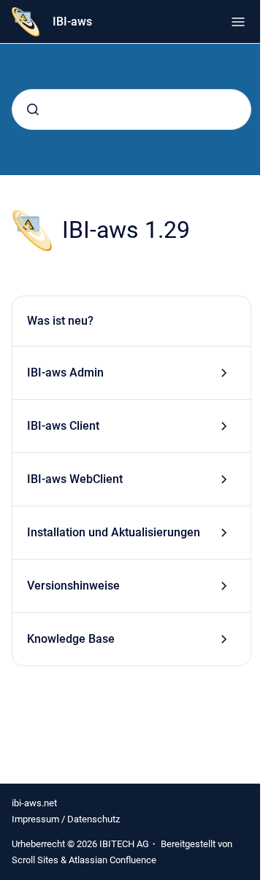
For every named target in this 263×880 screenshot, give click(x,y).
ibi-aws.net (34, 803)
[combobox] (131, 109)
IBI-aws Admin (65, 372)
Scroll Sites (35, 859)
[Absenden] (33, 109)
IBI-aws (72, 21)
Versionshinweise (73, 586)
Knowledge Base (71, 639)
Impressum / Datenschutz (66, 819)
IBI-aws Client (63, 426)
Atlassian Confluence (112, 859)
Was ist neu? (60, 321)
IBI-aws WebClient (75, 479)
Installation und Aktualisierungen (113, 532)
